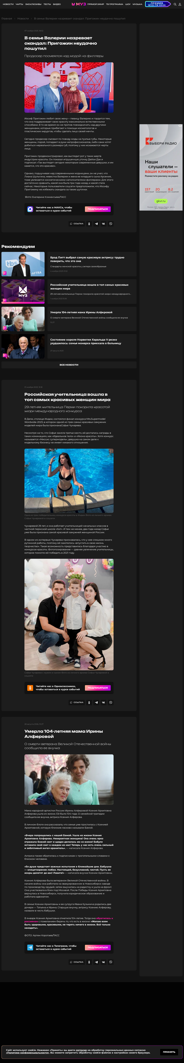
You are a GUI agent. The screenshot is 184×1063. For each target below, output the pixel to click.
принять (169, 1052)
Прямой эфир (95, 4)
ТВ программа (114, 4)
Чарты (19, 4)
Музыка (137, 4)
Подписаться (98, 209)
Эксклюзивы (33, 4)
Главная (6, 18)
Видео (57, 4)
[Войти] (180, 4)
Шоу (128, 4)
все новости (69, 365)
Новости (8, 4)
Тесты (47, 4)
